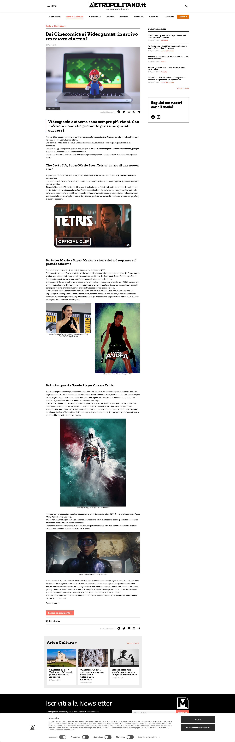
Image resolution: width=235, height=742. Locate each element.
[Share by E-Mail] (129, 112)
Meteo (183, 16)
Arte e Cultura (74, 16)
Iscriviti (182, 713)
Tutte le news (183, 88)
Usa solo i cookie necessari (198, 727)
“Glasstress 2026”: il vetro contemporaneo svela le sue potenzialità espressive (167, 79)
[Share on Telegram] (139, 112)
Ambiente (55, 16)
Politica (138, 16)
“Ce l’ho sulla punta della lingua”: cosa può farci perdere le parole (167, 36)
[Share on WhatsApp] (134, 112)
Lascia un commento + (60, 613)
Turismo (169, 16)
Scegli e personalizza (147, 737)
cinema (56, 620)
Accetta (198, 719)
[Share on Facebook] (118, 112)
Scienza (154, 16)
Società (124, 16)
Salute (110, 16)
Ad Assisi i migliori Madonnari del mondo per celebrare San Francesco (167, 47)
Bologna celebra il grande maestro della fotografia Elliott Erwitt (124, 672)
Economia (95, 16)
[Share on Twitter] (124, 112)
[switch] (85, 737)
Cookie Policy (70, 730)
